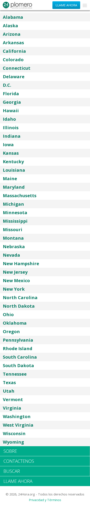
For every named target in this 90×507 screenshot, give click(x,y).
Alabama (13, 17)
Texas (9, 382)
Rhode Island (17, 348)
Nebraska (14, 246)
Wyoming (13, 442)
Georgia (12, 102)
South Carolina (20, 357)
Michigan (13, 204)
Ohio (8, 314)
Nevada (11, 255)
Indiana (12, 136)
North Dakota (19, 306)
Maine (10, 178)
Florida (11, 94)
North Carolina (20, 297)
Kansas (11, 153)
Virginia (12, 408)
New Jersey (15, 272)
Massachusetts (19, 195)
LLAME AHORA (66, 5)
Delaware (13, 77)
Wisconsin (14, 433)
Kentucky (13, 161)
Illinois (11, 128)
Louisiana (14, 170)
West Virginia (18, 425)
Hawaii (11, 111)
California (14, 51)
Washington (17, 416)
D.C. (7, 85)
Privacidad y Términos (45, 500)
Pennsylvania (18, 340)
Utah (8, 391)
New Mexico (16, 280)
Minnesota (15, 212)
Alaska (10, 26)
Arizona (12, 34)
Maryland (14, 187)
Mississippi (15, 221)
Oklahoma (15, 323)
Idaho (9, 119)
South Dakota (18, 365)
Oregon (11, 331)
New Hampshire (21, 263)
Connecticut (16, 68)
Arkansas (13, 43)
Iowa (8, 145)
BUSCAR (11, 471)
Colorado (13, 60)
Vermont (13, 399)
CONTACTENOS (18, 461)
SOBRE (10, 451)
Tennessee (15, 374)
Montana (13, 238)
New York (14, 289)
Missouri (12, 229)
